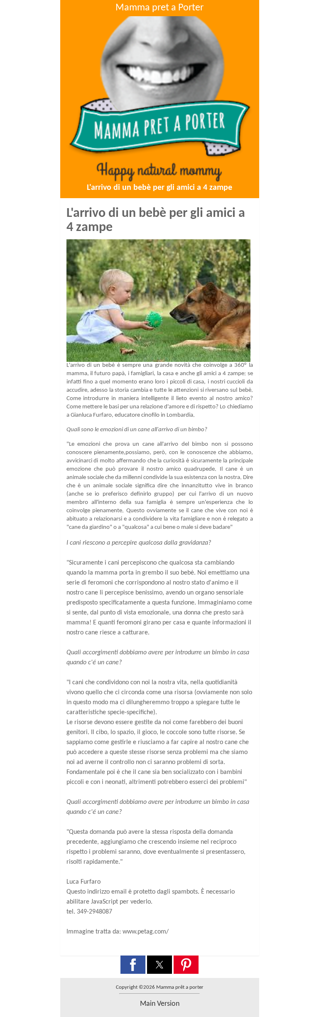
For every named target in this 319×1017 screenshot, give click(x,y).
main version (159, 1004)
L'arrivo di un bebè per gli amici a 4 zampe (159, 188)
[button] (132, 965)
